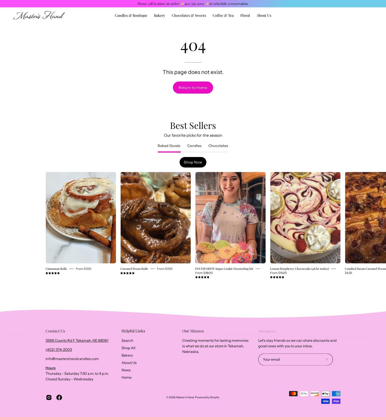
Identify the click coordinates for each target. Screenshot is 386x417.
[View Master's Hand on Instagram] (49, 397)
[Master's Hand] (39, 15)
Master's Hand (185, 397)
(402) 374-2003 (59, 349)
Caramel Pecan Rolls (134, 268)
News (126, 370)
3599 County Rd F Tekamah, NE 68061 (77, 340)
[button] (264, 15)
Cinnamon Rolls (56, 268)
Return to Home (193, 87)
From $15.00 (278, 273)
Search (127, 340)
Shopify (214, 397)
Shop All (128, 348)
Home (127, 377)
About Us (129, 362)
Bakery (127, 355)
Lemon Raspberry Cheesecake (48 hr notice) (299, 268)
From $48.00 (204, 273)
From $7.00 (83, 268)
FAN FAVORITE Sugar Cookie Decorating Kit (224, 268)
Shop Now (193, 162)
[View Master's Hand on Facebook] (59, 397)
